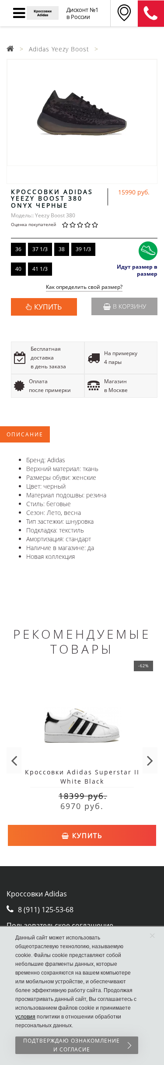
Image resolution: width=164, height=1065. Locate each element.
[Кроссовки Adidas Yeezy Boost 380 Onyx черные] (82, 112)
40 (18, 269)
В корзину (129, 306)
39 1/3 (83, 249)
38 (62, 249)
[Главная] (10, 49)
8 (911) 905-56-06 (151, 13)
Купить (86, 835)
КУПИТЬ (48, 306)
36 (18, 249)
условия (25, 1017)
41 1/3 (40, 269)
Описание (25, 434)
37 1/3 (40, 249)
